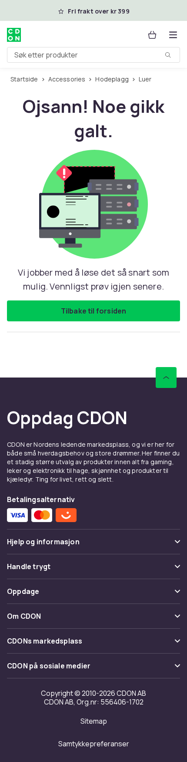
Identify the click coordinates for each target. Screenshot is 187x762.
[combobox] (93, 55)
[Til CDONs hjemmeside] (14, 34)
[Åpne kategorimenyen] (173, 34)
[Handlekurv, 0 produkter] (152, 34)
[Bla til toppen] (166, 377)
